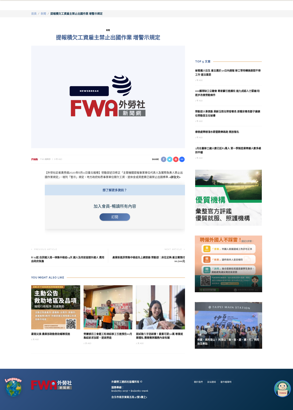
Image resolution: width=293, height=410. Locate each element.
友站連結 (211, 382)
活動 (199, 335)
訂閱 (114, 217)
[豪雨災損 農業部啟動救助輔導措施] (55, 307)
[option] (228, 198)
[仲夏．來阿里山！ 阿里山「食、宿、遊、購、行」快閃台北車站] (228, 325)
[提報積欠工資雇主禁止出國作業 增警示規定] (108, 96)
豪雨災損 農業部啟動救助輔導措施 (50, 334)
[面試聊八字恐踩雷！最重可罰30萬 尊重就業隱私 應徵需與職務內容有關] (160, 307)
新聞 (43, 13)
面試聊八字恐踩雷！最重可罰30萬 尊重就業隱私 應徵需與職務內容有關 (159, 335)
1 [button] (226, 222)
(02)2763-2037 (119, 390)
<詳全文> (175, 177)
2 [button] (229, 222)
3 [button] (231, 222)
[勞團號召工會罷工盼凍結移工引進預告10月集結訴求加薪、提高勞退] (108, 307)
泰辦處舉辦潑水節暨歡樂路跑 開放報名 (217, 131)
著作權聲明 (225, 382)
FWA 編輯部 (45, 159)
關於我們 (198, 382)
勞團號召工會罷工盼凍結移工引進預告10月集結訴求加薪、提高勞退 (108, 335)
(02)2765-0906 (139, 390)
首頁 (34, 13)
